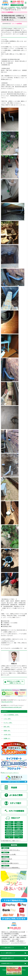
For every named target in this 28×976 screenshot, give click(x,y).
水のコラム (4, 941)
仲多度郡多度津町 (9, 836)
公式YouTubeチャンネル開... (8, 854)
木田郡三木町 (9, 831)
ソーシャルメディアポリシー (18, 942)
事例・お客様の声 (21, 937)
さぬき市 (18, 826)
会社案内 (12, 941)
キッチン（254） (8, 722)
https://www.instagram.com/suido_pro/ (11, 707)
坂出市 (9, 824)
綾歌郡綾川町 (9, 833)
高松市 (9, 822)
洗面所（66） (7, 730)
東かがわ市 (9, 828)
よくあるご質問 (6, 939)
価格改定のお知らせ (6, 858)
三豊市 (18, 828)
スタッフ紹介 (15, 939)
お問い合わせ (20, 941)
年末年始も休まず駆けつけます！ (10, 863)
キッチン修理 (22, 935)
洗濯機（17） (7, 738)
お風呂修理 (4, 937)
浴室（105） (7, 726)
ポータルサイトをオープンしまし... (10, 850)
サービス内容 (5, 935)
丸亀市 (18, 822)
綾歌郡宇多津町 (18, 831)
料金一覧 (12, 937)
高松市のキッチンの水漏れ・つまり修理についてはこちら (15, 682)
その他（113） (7, 734)
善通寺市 (18, 824)
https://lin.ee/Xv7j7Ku (7, 701)
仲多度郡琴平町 (18, 833)
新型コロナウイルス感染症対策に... (10, 867)
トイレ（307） (7, 718)
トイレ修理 (14, 935)
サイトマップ (5, 942)
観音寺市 (9, 826)
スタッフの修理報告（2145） (11, 714)
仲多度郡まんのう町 (18, 836)
